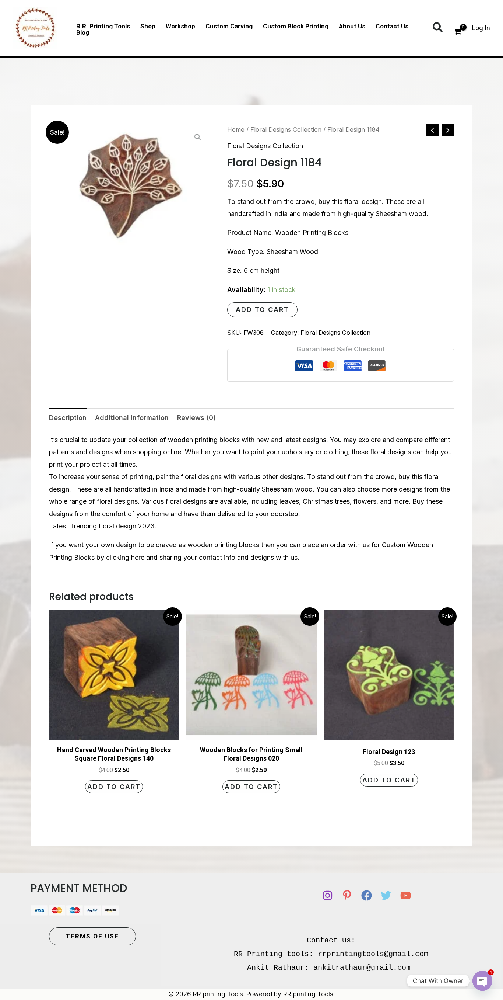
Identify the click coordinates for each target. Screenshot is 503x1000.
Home (236, 129)
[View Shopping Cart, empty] (458, 32)
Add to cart (262, 309)
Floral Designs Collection (285, 129)
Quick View (114, 733)
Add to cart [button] (114, 787)
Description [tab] (68, 417)
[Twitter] (386, 895)
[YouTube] (405, 895)
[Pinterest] (347, 895)
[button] (438, 28)
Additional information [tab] (132, 417)
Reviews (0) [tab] (196, 417)
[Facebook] (366, 895)
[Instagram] (327, 895)
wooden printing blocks (204, 440)
